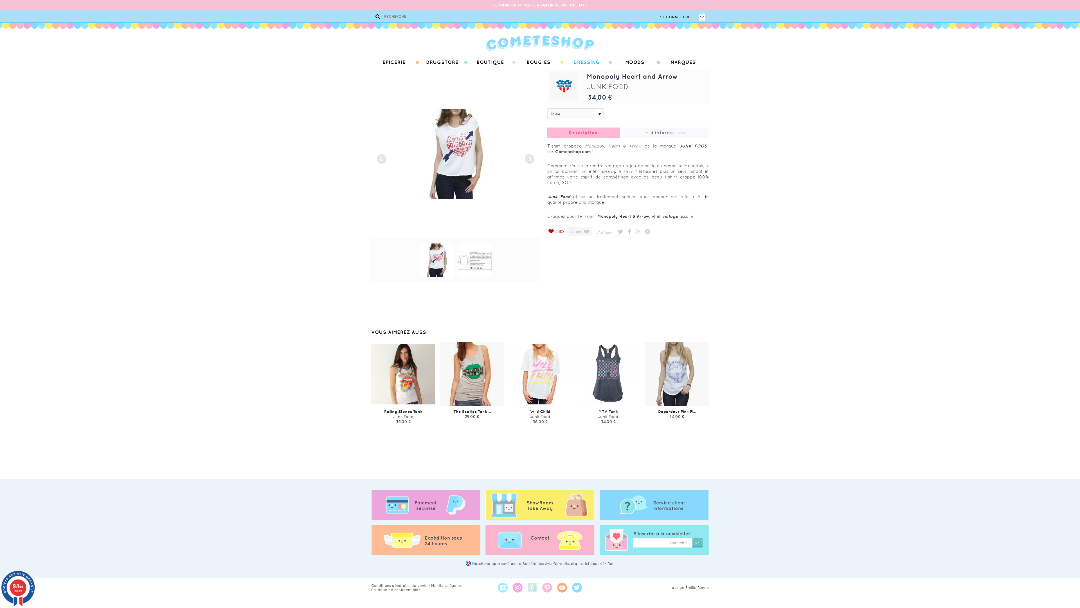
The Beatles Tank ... (472, 411)
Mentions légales (446, 586)
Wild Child (540, 411)
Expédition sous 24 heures (443, 540)
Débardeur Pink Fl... (677, 411)
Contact (540, 538)
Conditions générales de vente (399, 586)
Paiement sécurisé (426, 505)
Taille (555, 114)
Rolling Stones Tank (403, 411)
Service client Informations (669, 505)
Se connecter (674, 17)
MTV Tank (608, 411)
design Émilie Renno (690, 587)
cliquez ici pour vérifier (592, 564)
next (529, 159)
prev (381, 159)
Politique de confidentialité (396, 590)
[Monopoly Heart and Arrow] (437, 260)
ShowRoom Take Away (539, 505)
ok (697, 542)
